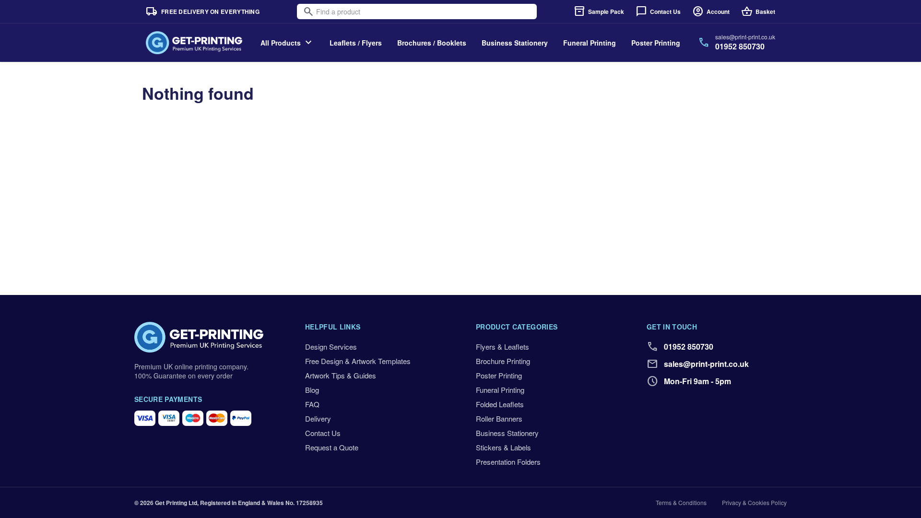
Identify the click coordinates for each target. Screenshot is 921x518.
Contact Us (323, 433)
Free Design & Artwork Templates (358, 361)
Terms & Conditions (681, 502)
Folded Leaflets (500, 404)
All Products (287, 42)
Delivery (318, 418)
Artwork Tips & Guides (340, 375)
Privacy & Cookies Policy (754, 502)
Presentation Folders (508, 462)
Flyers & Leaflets (502, 346)
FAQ (312, 404)
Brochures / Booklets (431, 42)
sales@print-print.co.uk (745, 37)
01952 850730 (740, 46)
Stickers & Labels (503, 447)
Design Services (331, 346)
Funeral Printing (589, 42)
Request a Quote (331, 447)
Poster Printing (655, 42)
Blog (312, 390)
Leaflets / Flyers (356, 42)
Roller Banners (499, 418)
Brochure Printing (503, 361)
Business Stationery (515, 42)
